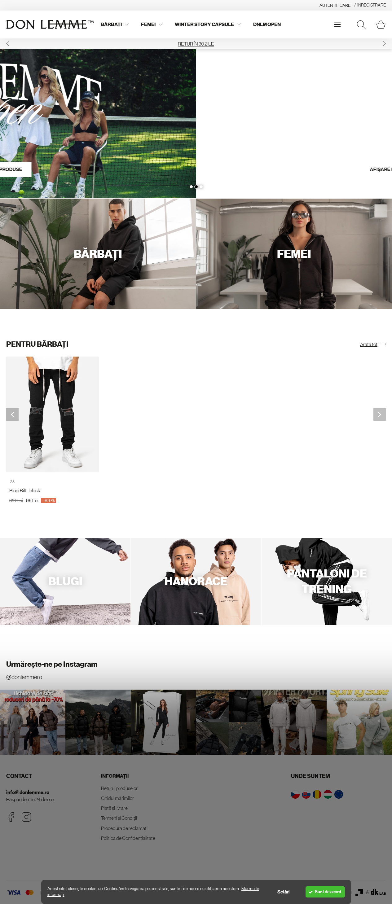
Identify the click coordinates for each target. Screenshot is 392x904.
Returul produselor (119, 788)
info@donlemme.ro (27, 792)
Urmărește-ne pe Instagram (52, 664)
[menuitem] (115, 24)
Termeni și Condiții (119, 818)
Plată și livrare (114, 808)
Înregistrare (371, 4)
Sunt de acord (328, 891)
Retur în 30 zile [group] (196, 43)
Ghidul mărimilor (117, 798)
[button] (8, 43)
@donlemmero (24, 677)
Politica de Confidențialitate (128, 838)
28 (12, 481)
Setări (283, 892)
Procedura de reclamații (124, 828)
